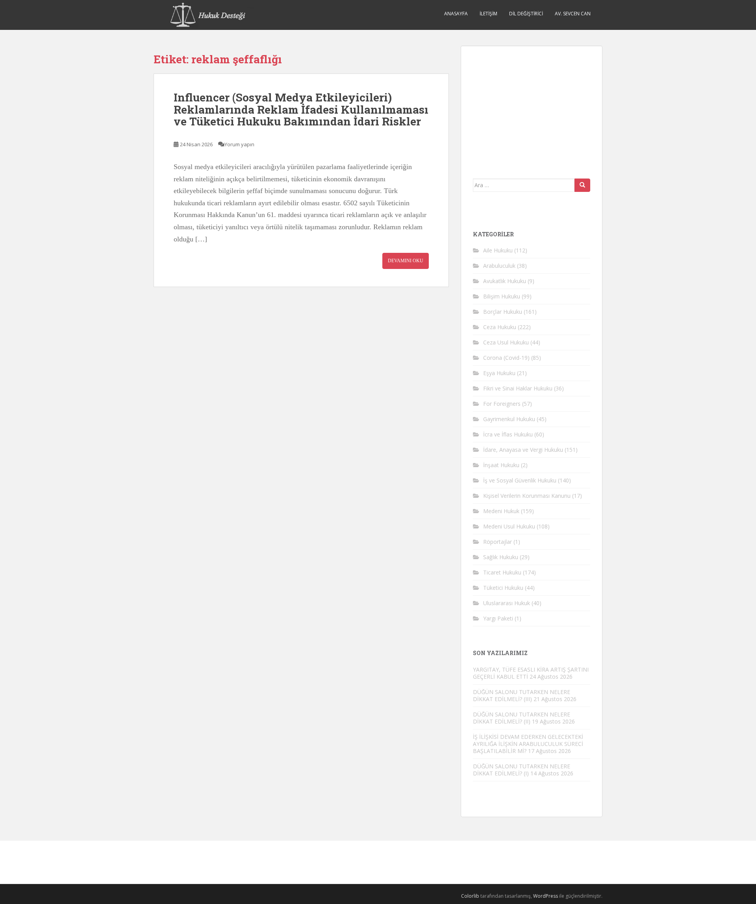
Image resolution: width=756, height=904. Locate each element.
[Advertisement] (532, 107)
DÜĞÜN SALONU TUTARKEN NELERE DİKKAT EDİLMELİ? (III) (521, 695)
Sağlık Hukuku (500, 557)
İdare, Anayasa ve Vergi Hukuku (523, 449)
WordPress (545, 896)
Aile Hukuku (498, 250)
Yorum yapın (239, 144)
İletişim (488, 13)
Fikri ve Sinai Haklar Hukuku (517, 388)
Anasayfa (456, 13)
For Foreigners (502, 403)
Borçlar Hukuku (502, 311)
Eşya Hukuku (499, 373)
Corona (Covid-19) (506, 357)
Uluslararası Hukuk (506, 603)
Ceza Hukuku (499, 327)
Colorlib (470, 896)
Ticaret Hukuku (502, 572)
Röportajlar (497, 541)
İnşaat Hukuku (501, 465)
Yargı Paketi (498, 618)
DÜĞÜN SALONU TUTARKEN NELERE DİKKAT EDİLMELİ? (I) (521, 769)
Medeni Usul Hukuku (509, 526)
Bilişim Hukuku (501, 296)
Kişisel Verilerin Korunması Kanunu (527, 495)
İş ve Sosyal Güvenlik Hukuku (519, 480)
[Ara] (582, 185)
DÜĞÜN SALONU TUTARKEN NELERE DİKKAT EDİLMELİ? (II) (521, 718)
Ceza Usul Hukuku (506, 342)
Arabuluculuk (499, 265)
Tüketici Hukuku (503, 587)
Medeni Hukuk (501, 511)
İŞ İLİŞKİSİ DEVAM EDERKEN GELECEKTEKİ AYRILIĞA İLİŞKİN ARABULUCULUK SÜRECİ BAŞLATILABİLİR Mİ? (528, 744)
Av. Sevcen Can (573, 13)
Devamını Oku (405, 260)
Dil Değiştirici (526, 13)
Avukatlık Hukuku (504, 281)
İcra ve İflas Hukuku (508, 434)
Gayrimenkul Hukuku (509, 419)
